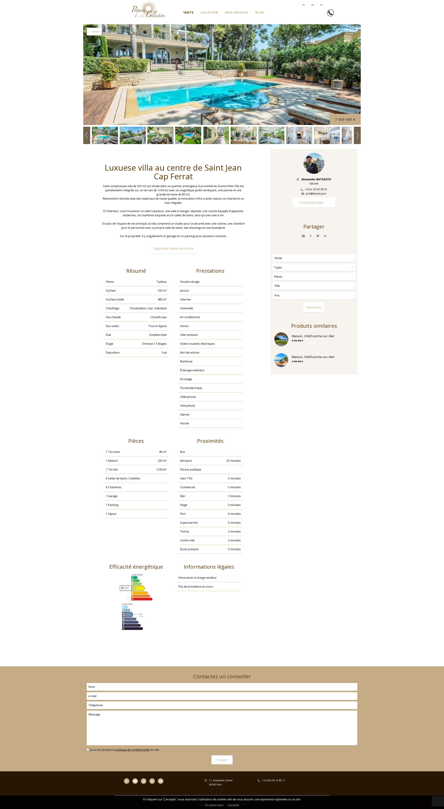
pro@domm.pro (316, 193)
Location (209, 12)
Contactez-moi (311, 202)
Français (303, 3)
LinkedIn (325, 236)
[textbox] (314, 286)
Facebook (310, 236)
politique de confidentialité (132, 750)
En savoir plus (214, 805)
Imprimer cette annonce (173, 248)
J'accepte (233, 805)
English (313, 3)
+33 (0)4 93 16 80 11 (273, 780)
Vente (188, 12)
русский (321, 3)
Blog (259, 12)
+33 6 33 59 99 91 (316, 189)
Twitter (318, 236)
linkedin (153, 785)
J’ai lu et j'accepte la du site (124, 750)
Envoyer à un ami (303, 236)
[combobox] (314, 286)
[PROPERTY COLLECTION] (148, 16)
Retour (96, 31)
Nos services (236, 12)
